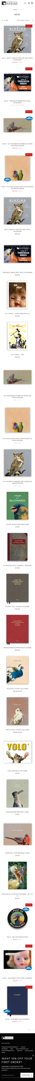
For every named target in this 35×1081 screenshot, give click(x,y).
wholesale (5, 1049)
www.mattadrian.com (22, 1049)
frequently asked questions (10, 1047)
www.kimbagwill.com (8, 1050)
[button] (29, 3)
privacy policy (29, 1050)
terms (3, 1052)
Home (15, 9)
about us (19, 1050)
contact (23, 1047)
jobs (11, 1049)
